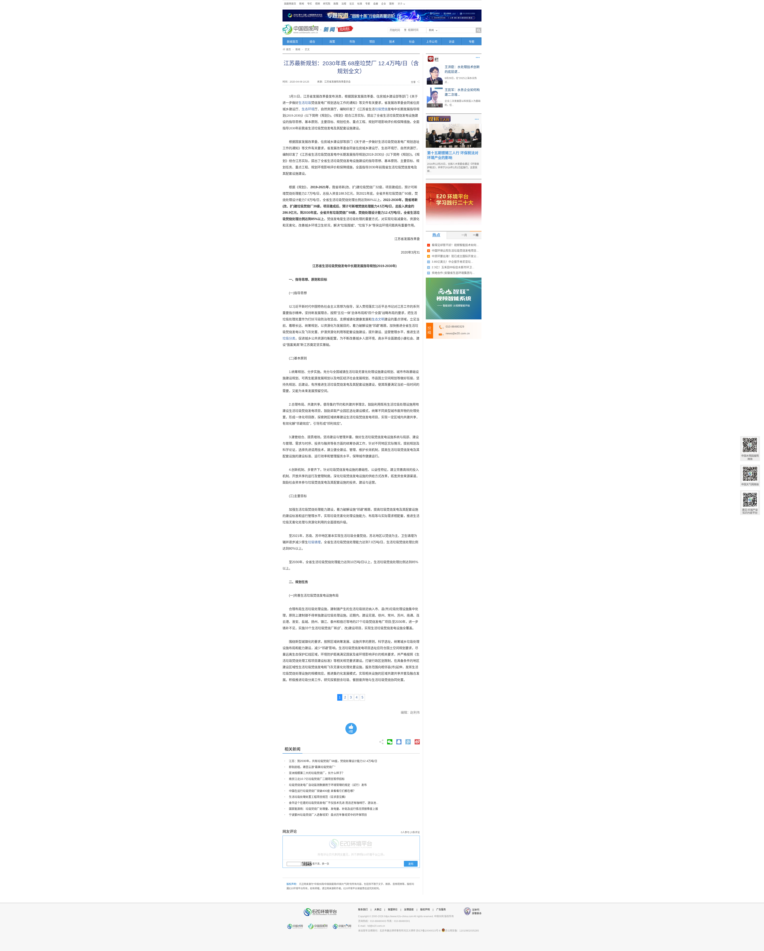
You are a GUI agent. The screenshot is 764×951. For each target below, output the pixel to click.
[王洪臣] (435, 66)
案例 (391, 3)
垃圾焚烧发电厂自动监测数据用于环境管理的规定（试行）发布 (328, 784)
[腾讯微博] (408, 740)
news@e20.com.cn (458, 333)
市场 (352, 41)
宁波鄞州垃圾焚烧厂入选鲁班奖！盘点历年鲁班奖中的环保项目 (328, 814)
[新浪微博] (417, 740)
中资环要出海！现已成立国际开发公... (455, 256)
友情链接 (409, 909)
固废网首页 (290, 3)
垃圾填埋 (314, 542)
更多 (478, 57)
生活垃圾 (304, 102)
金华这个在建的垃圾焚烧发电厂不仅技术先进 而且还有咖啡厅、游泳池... (333, 802)
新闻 (301, 3)
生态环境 (308, 109)
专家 (367, 3)
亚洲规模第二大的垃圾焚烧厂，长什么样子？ (317, 772)
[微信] (389, 740)
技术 (392, 41)
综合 (312, 41)
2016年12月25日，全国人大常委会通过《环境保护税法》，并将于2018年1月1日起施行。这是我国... (453, 168)
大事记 (377, 909)
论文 (351, 3)
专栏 (309, 3)
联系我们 (363, 909)
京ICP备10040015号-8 (428, 930)
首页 (288, 49)
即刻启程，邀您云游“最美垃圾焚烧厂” (312, 767)
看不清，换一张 (320, 863)
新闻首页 (292, 41)
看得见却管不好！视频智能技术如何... (455, 245)
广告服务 (441, 909)
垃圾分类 (289, 338)
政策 (335, 3)
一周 (475, 235)
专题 (471, 41)
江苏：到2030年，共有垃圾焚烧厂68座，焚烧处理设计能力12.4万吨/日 (333, 761)
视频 (317, 3)
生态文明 (378, 319)
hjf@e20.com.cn (376, 926)
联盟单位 (393, 909)
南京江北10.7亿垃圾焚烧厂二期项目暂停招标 (317, 778)
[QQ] (398, 740)
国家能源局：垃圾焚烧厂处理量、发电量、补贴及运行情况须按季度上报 (333, 808)
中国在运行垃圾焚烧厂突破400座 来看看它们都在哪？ (322, 790)
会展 (375, 3)
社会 (412, 41)
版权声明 (425, 909)
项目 (372, 41)
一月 (464, 235)
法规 (343, 3)
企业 (383, 3)
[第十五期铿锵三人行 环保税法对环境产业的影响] (453, 125)
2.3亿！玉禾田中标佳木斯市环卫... (453, 267)
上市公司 (431, 41)
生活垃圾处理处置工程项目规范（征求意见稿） (318, 796)
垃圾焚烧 (381, 109)
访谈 (451, 41)
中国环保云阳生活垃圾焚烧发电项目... (455, 250)
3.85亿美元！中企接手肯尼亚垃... (452, 261)
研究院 (326, 3)
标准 (359, 3)
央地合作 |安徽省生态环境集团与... (453, 272)
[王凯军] (435, 89)
